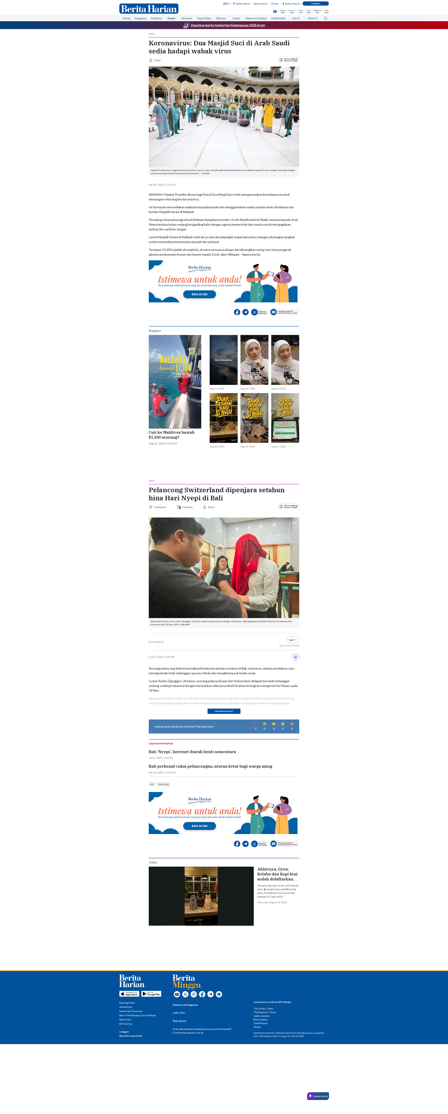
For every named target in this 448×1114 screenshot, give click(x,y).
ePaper (275, 3)
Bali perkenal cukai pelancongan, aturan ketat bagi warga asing (210, 766)
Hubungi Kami (127, 1002)
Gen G (296, 18)
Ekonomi (186, 18)
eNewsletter (261, 3)
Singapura (140, 18)
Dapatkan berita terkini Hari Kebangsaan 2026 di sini (228, 25)
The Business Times (265, 1012)
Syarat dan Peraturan (130, 1011)
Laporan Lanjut (224, 711)
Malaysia (156, 18)
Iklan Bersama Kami (130, 1035)
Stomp (257, 1026)
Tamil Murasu (261, 1023)
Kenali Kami (125, 1006)
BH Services (125, 1023)
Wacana (221, 18)
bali (152, 784)
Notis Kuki (125, 1019)
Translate (187, 507)
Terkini (126, 18)
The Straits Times (263, 1008)
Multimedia (278, 18)
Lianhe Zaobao (262, 1015)
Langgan (315, 3)
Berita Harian (261, 1019)
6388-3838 (179, 1012)
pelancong (164, 784)
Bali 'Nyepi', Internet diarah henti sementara (192, 751)
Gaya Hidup (204, 18)
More (311, 18)
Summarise (160, 507)
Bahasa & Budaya (256, 18)
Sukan (236, 18)
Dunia (171, 18)
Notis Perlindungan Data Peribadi (137, 1015)
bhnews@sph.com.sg (191, 1032)
